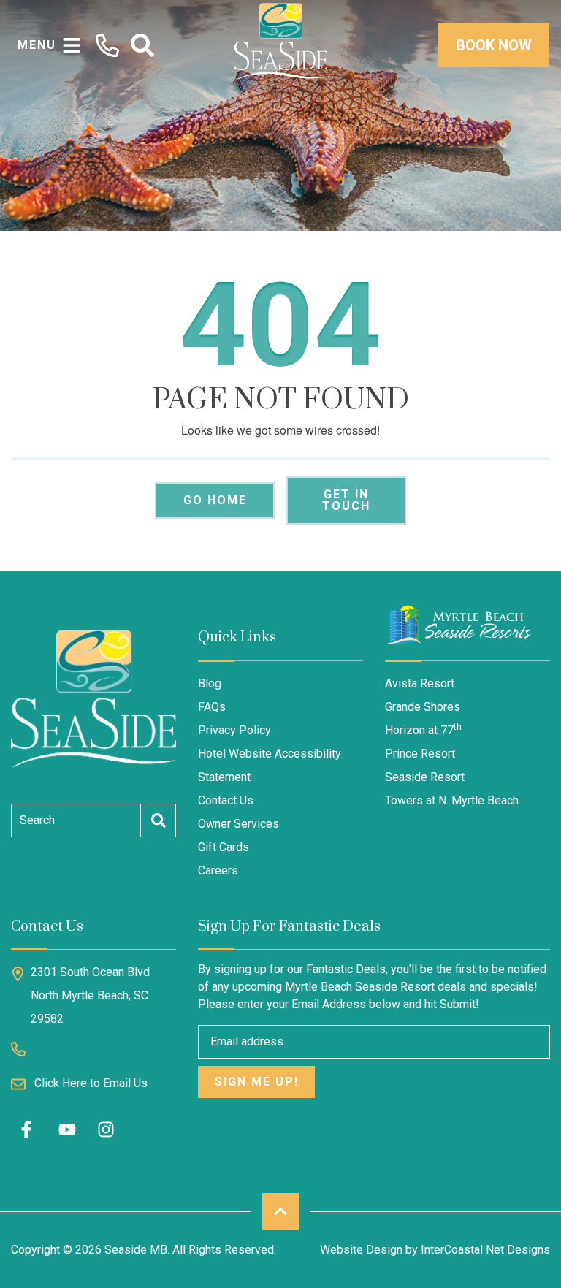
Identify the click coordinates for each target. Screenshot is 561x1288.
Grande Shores (422, 707)
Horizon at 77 (423, 729)
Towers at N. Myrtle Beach (452, 800)
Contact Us (225, 800)
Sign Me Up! (257, 1082)
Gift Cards (223, 847)
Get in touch (346, 500)
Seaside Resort (425, 777)
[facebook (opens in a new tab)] (28, 1129)
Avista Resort (419, 683)
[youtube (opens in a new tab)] (67, 1129)
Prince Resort (420, 754)
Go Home (215, 500)
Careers (218, 870)
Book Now (494, 45)
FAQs (212, 707)
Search (37, 820)
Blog (209, 683)
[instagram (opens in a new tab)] (105, 1129)
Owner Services (238, 824)
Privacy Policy (234, 730)
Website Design (361, 1250)
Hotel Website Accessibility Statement (269, 765)
